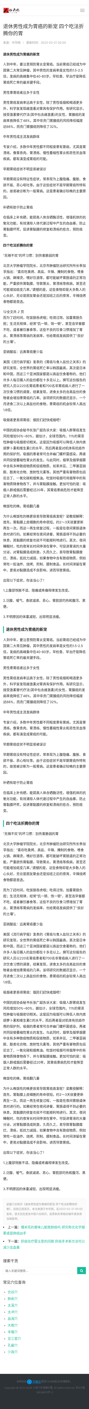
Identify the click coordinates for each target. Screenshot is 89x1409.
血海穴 (13, 1319)
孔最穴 (13, 1345)
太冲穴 (13, 1312)
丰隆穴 (13, 1332)
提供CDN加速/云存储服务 (55, 1381)
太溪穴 (13, 1305)
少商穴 (13, 1352)
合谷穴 (13, 1292)
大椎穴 (13, 1325)
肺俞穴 (13, 1299)
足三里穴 (14, 1338)
